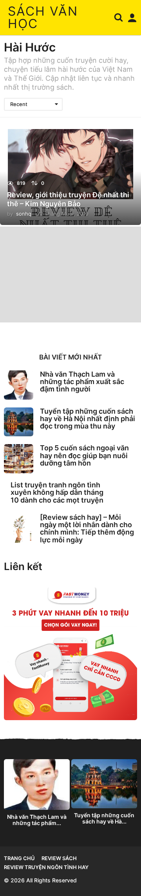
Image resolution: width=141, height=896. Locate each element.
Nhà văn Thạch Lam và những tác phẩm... (37, 819)
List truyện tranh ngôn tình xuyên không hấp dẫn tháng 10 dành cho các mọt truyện (57, 492)
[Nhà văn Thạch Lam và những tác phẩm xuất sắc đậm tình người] (18, 385)
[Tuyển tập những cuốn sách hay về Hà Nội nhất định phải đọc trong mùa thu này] (18, 422)
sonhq (23, 214)
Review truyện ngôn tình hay (46, 867)
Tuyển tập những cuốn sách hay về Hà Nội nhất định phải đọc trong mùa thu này (87, 418)
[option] (36, 794)
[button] (118, 17)
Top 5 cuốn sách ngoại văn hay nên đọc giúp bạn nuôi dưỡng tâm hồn (84, 455)
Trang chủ (19, 858)
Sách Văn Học (43, 17)
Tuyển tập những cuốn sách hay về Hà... (104, 818)
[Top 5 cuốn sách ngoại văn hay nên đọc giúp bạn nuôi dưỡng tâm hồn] (18, 458)
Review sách (59, 858)
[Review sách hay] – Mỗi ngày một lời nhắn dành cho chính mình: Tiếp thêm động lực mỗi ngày (87, 528)
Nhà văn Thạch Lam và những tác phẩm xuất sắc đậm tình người (82, 381)
